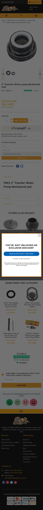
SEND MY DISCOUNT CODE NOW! (21, 254)
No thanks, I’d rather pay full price (21, 258)
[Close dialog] (39, 235)
